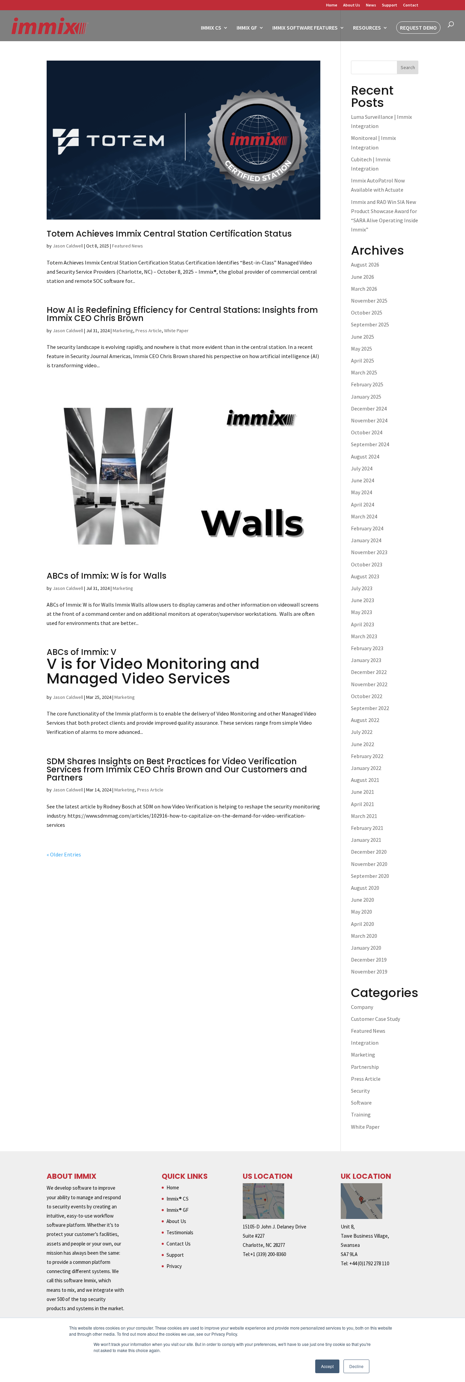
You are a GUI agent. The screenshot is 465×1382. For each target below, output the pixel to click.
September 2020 (370, 875)
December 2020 (369, 851)
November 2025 (369, 300)
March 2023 (364, 636)
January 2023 (366, 660)
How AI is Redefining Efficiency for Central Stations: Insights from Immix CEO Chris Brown (182, 314)
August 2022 (365, 720)
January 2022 (366, 768)
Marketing (123, 330)
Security (360, 1090)
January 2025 (366, 396)
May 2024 (361, 492)
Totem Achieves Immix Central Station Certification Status (169, 233)
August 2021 (365, 779)
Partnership (365, 1066)
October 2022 (366, 696)
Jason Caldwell (68, 246)
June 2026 (362, 276)
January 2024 (366, 540)
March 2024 (364, 516)
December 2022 (369, 672)
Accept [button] (327, 1366)
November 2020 (369, 864)
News (371, 5)
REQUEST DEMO (418, 27)
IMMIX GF (247, 28)
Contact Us (178, 1243)
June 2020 (362, 899)
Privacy (174, 1266)
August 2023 (365, 576)
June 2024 (362, 480)
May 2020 (361, 911)
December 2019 (369, 959)
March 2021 (364, 816)
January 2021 (366, 839)
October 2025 (366, 312)
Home (331, 5)
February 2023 (367, 648)
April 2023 (362, 624)
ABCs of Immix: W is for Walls (106, 575)
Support (389, 5)
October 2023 (366, 564)
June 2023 (362, 600)
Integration (365, 1042)
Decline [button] (356, 1366)
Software (361, 1102)
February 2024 (367, 528)
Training (361, 1114)
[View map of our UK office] (361, 1217)
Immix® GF (177, 1210)
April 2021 (362, 804)
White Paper (176, 330)
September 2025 (370, 324)
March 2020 (364, 935)
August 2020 (365, 887)
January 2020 (366, 947)
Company (362, 1006)
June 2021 (362, 791)
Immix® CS (177, 1198)
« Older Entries (64, 854)
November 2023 (369, 552)
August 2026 (365, 264)
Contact (410, 5)
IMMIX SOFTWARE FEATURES (305, 28)
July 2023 (361, 588)
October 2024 (366, 432)
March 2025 (364, 372)
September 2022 (370, 708)
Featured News (127, 246)
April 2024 (362, 504)
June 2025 (362, 336)
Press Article (148, 330)
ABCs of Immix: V (153, 667)
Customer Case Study (375, 1018)
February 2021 (367, 827)
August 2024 (365, 456)
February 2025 (367, 384)
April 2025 (362, 360)
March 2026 (364, 288)
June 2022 (362, 744)
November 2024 (369, 420)
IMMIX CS (211, 28)
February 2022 (367, 756)
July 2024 (361, 468)
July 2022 (361, 731)
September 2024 (370, 444)
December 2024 (369, 408)
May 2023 (361, 612)
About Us (351, 5)
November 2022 (369, 684)
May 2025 (361, 348)
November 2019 (369, 971)
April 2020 (362, 923)
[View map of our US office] (263, 1217)
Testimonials (179, 1232)
